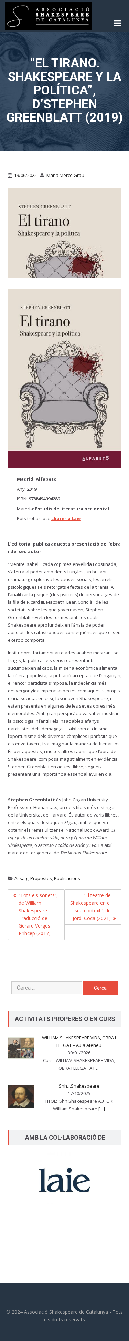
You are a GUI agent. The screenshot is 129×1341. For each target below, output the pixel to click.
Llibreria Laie (66, 518)
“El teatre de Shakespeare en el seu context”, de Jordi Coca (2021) (90, 906)
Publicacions (67, 878)
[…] (96, 1068)
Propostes (41, 878)
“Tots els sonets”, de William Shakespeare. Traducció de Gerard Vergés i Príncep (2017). (38, 914)
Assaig (21, 878)
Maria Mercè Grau (65, 175)
